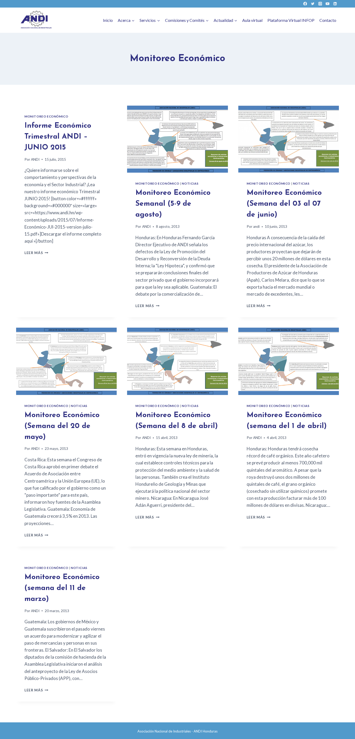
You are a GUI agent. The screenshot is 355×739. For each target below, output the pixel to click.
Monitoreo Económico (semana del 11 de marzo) (62, 588)
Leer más (36, 253)
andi (256, 226)
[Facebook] (305, 4)
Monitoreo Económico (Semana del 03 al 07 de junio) (284, 203)
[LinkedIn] (335, 4)
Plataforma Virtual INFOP (290, 20)
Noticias (190, 183)
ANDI (35, 159)
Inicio (108, 20)
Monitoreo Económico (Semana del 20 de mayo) (62, 426)
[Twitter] (312, 4)
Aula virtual (252, 20)
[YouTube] (327, 4)
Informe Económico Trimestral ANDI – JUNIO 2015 (57, 136)
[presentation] (177, 139)
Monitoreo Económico (46, 116)
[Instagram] (320, 4)
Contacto (327, 20)
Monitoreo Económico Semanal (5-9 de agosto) (173, 203)
